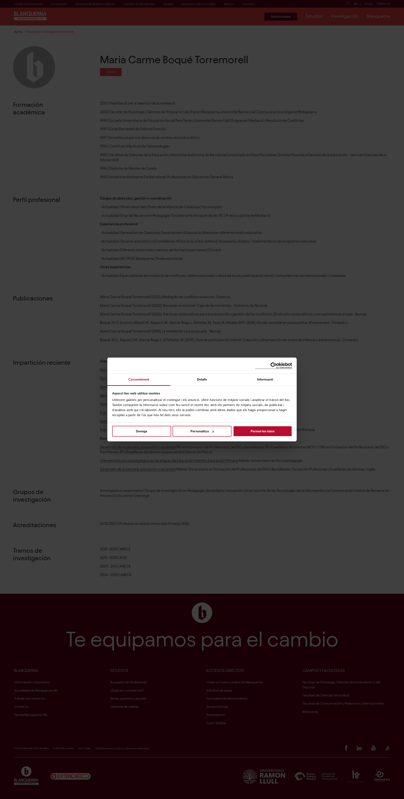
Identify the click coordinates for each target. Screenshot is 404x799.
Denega (141, 431)
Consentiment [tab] (138, 379)
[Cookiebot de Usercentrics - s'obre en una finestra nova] (273, 365)
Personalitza (199, 431)
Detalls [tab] (202, 379)
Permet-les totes (263, 431)
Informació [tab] (265, 379)
